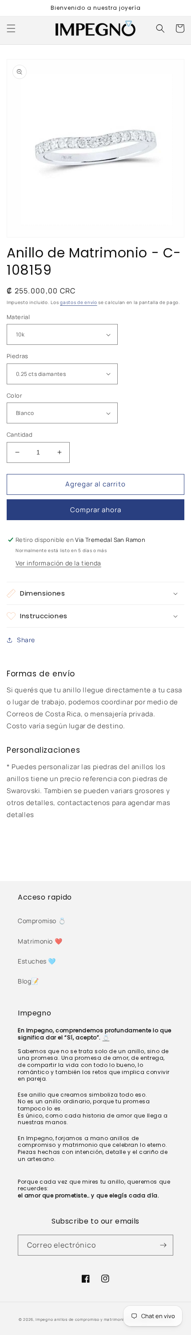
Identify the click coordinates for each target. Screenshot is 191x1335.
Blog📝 (28, 981)
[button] (11, 28)
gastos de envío (78, 302)
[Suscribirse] (163, 1245)
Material (18, 317)
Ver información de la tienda (58, 563)
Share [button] (26, 640)
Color (14, 395)
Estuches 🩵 (37, 961)
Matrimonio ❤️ (40, 941)
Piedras (17, 356)
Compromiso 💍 (42, 920)
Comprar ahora (95, 509)
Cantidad (19, 434)
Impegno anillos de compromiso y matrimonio (81, 1319)
